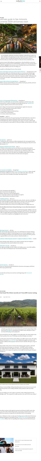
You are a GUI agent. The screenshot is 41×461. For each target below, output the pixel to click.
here (7, 144)
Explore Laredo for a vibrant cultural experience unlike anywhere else (23, 441)
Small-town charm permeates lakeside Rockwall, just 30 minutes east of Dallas (24, 450)
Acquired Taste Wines (23, 417)
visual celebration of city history (21, 171)
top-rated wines (12, 340)
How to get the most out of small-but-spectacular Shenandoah (23, 445)
